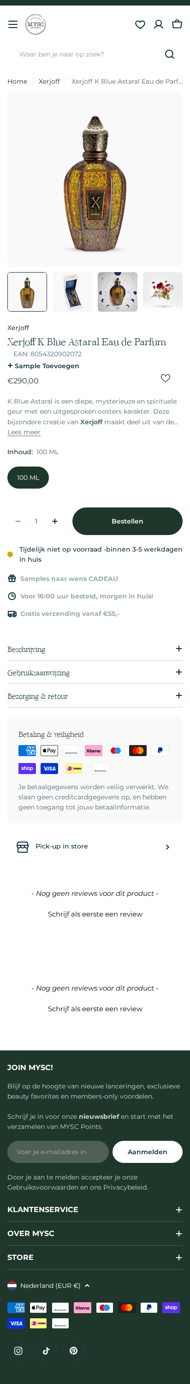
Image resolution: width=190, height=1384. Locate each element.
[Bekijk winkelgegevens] (167, 847)
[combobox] (95, 54)
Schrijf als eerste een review (95, 914)
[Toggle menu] (12, 24)
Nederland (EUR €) (50, 1285)
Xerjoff (49, 81)
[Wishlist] (140, 24)
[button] (95, 913)
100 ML (28, 477)
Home (17, 81)
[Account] (158, 24)
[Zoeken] (169, 54)
